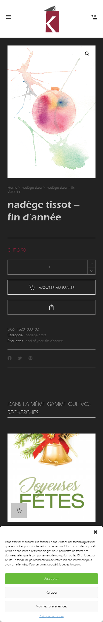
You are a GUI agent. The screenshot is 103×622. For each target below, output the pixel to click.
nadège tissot (32, 187)
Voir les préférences (51, 606)
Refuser (52, 592)
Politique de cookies (52, 616)
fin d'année (54, 341)
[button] (95, 532)
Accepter (51, 579)
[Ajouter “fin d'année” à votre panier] (19, 510)
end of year (35, 341)
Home (12, 187)
